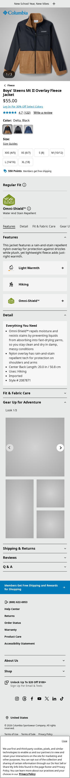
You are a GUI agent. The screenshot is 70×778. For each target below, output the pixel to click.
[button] (24, 184)
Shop (8, 671)
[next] (60, 447)
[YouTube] (39, 698)
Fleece (11, 85)
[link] (35, 447)
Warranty (10, 629)
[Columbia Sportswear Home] (15, 12)
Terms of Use (11, 734)
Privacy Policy (45, 734)
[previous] (9, 447)
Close (64, 741)
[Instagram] (17, 698)
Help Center (12, 609)
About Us (11, 661)
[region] (35, 44)
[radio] (7, 129)
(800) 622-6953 (18, 602)
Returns (9, 616)
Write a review (43, 112)
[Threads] (24, 698)
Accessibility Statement (19, 643)
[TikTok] (62, 698)
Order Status (12, 623)
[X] (47, 698)
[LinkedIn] (54, 698)
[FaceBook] (32, 698)
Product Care (12, 636)
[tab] (10, 227)
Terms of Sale (28, 734)
